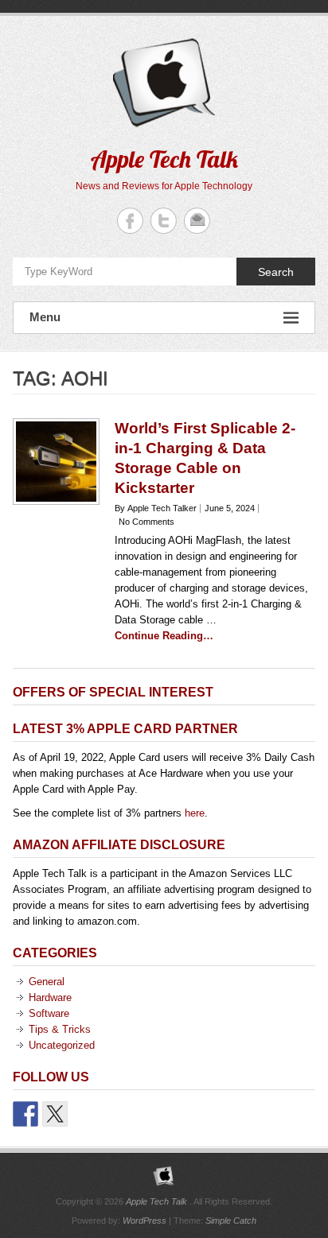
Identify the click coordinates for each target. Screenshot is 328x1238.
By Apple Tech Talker (156, 508)
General (46, 982)
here (195, 813)
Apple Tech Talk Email (197, 221)
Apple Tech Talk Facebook (130, 221)
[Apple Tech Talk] (164, 1176)
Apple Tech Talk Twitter (163, 221)
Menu (45, 317)
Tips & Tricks (60, 1029)
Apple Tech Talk (164, 159)
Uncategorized (62, 1045)
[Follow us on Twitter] (55, 1114)
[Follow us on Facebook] (25, 1114)
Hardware (50, 997)
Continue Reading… (164, 636)
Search (276, 272)
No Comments (146, 521)
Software (49, 1013)
